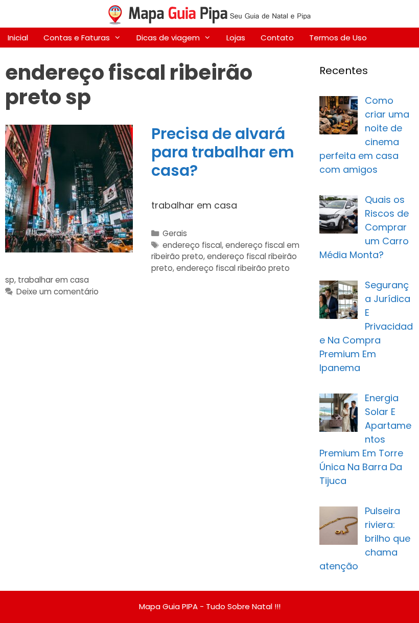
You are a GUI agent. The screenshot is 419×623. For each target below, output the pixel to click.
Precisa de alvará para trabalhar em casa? (222, 152)
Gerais (174, 233)
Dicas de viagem (168, 37)
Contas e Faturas (76, 37)
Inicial (18, 37)
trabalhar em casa (53, 279)
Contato (277, 37)
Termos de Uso (338, 37)
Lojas (235, 37)
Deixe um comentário (57, 291)
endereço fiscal (192, 245)
